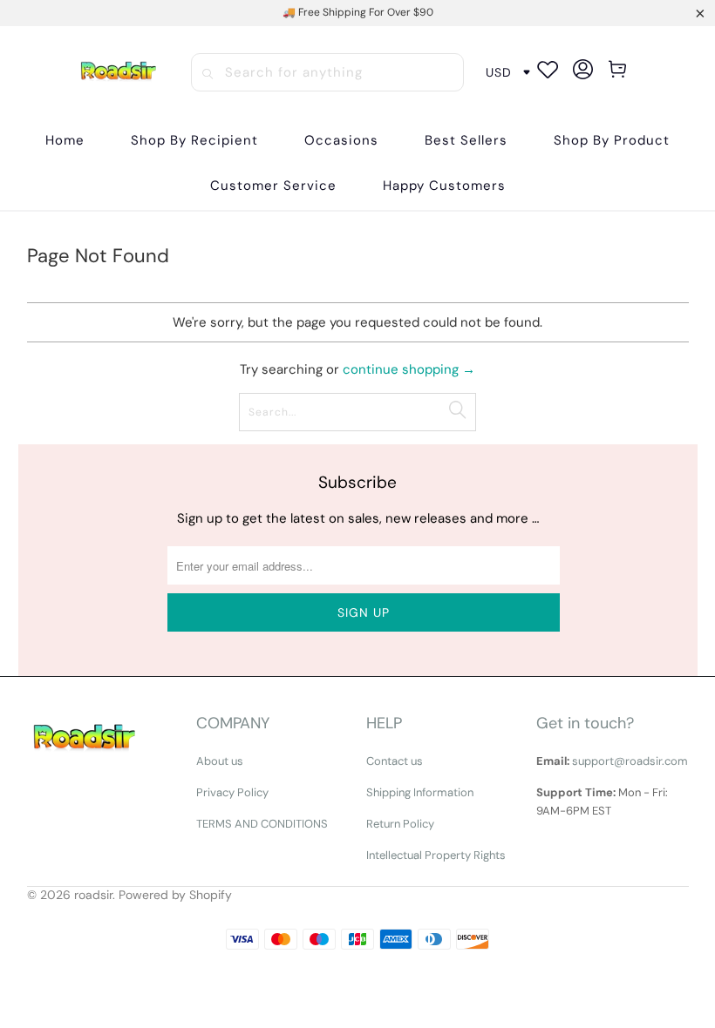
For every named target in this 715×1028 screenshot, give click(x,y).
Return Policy (400, 823)
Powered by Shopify (175, 895)
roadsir (93, 895)
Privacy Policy (232, 792)
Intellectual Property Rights (436, 855)
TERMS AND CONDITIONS (262, 823)
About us (219, 761)
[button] (194, 140)
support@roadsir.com (630, 761)
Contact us (394, 761)
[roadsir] (118, 73)
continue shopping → (409, 369)
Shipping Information (419, 792)
